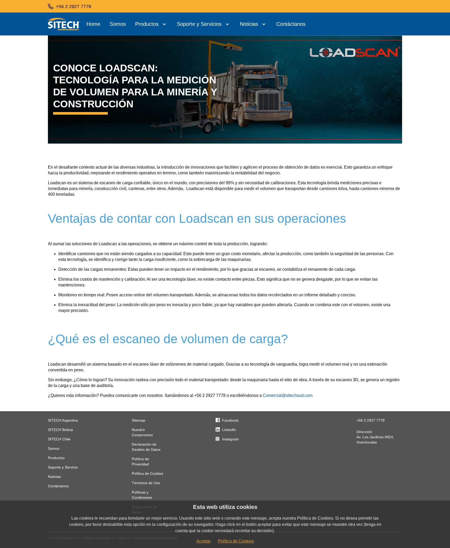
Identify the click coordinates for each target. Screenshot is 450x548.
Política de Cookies (147, 473)
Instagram (230, 439)
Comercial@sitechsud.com (287, 395)
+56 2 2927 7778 (371, 420)
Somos (118, 24)
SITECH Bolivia (60, 430)
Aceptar (203, 541)
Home (93, 24)
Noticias (249, 24)
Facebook (230, 420)
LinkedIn (229, 430)
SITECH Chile (59, 439)
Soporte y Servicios (199, 24)
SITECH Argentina (63, 420)
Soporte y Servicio (63, 467)
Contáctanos (290, 24)
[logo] (64, 24)
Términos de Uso (146, 483)
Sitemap (138, 420)
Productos (147, 24)
